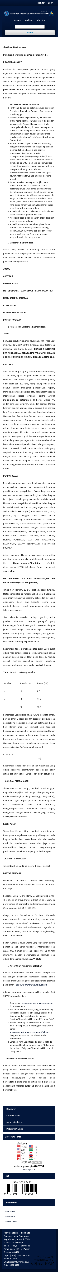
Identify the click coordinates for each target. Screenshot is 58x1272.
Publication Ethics (14, 1128)
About (40, 20)
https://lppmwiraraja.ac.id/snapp (31, 984)
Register (41, 2)
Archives (29, 20)
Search (29, 32)
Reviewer (11, 1108)
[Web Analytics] (39, 1166)
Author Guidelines (15, 1122)
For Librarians (11, 1221)
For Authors (10, 1216)
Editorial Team (13, 1115)
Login (50, 2)
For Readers (10, 1211)
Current (17, 20)
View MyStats (29, 1169)
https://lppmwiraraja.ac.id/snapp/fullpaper (30, 1032)
